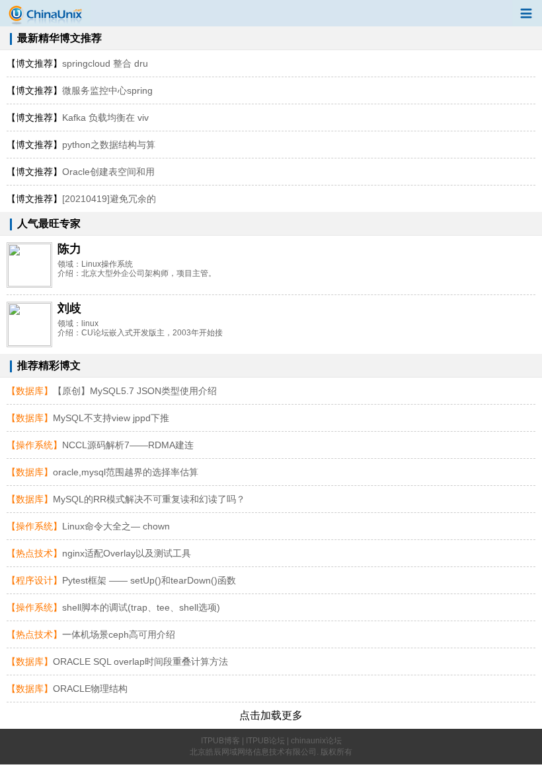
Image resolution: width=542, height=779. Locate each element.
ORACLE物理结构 (90, 688)
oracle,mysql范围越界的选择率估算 (125, 472)
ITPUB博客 (220, 740)
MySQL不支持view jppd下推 (111, 418)
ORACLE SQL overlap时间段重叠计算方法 (140, 661)
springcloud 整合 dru (77, 63)
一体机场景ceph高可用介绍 (118, 634)
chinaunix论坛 (316, 740)
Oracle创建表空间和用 (81, 171)
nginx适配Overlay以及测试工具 (126, 553)
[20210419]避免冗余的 (81, 198)
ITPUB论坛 (265, 740)
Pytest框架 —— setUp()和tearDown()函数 (149, 580)
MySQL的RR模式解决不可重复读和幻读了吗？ (149, 499)
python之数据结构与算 (81, 144)
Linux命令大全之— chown (116, 526)
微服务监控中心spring (80, 90)
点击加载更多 (271, 715)
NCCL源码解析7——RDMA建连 (128, 445)
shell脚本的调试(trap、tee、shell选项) (141, 607)
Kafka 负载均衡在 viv (78, 117)
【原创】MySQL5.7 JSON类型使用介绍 (135, 391)
